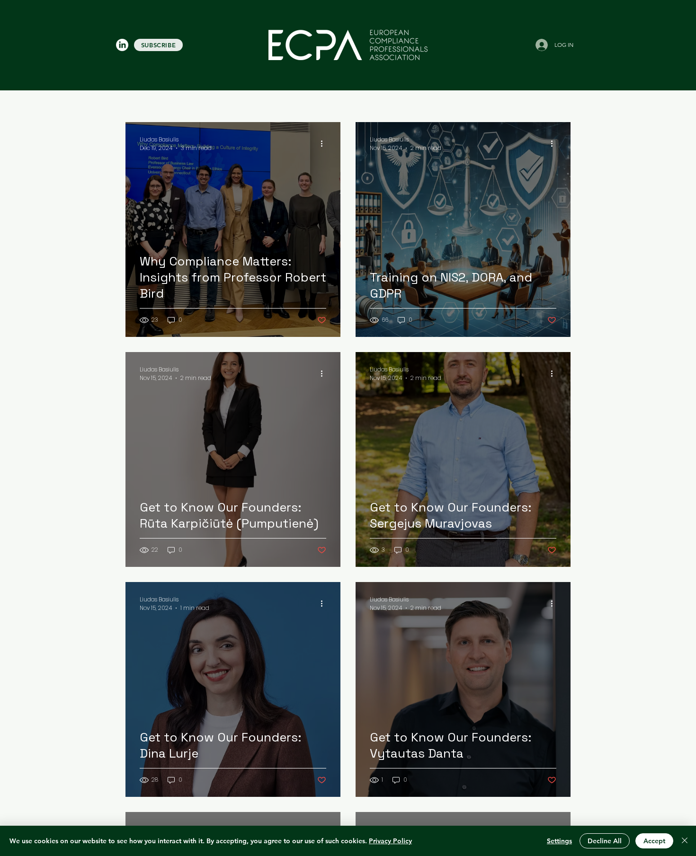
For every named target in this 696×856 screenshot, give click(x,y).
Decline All (605, 841)
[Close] (684, 840)
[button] (158, 45)
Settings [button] (559, 841)
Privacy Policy (390, 841)
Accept (654, 841)
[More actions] (324, 144)
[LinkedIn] (122, 45)
